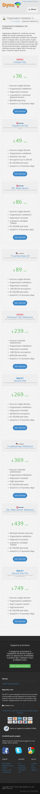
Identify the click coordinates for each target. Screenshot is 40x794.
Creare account (26, 1)
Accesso (35, 1)
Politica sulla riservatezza (23, 711)
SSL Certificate (15, 21)
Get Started (20, 111)
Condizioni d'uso (7, 711)
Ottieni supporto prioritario (20, 666)
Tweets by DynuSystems (10, 684)
